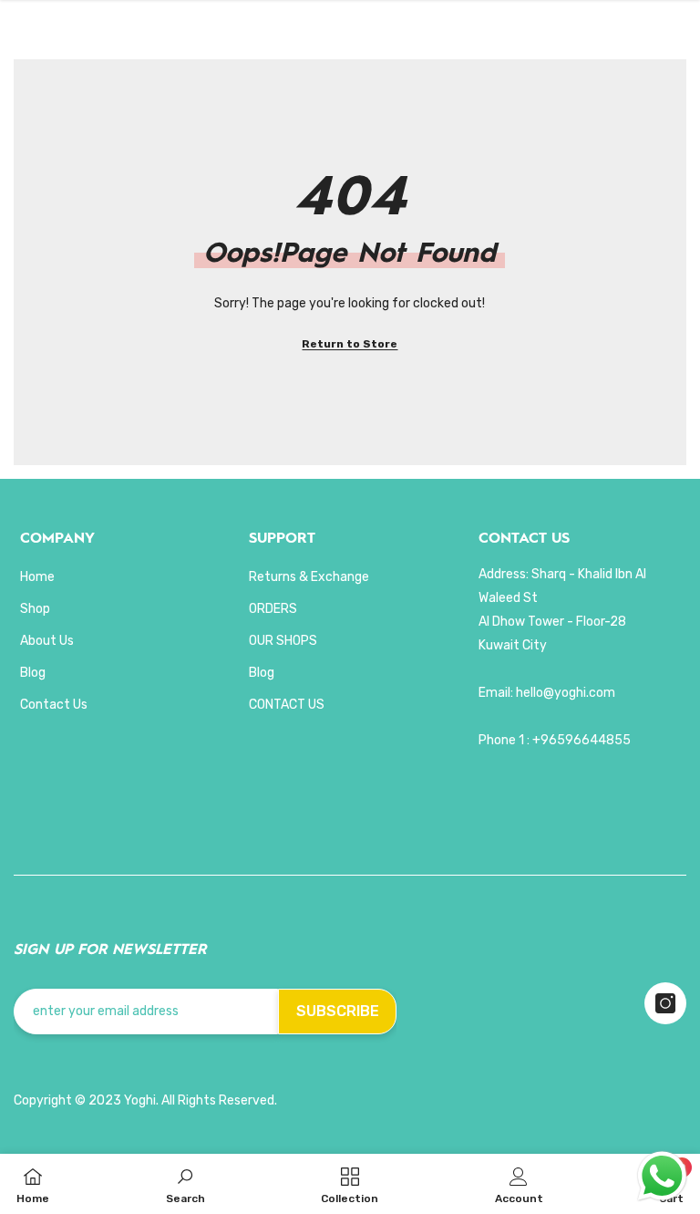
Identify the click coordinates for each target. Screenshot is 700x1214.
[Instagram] (665, 1003)
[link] (185, 1183)
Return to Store (349, 343)
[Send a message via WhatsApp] (662, 1176)
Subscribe (337, 1011)
